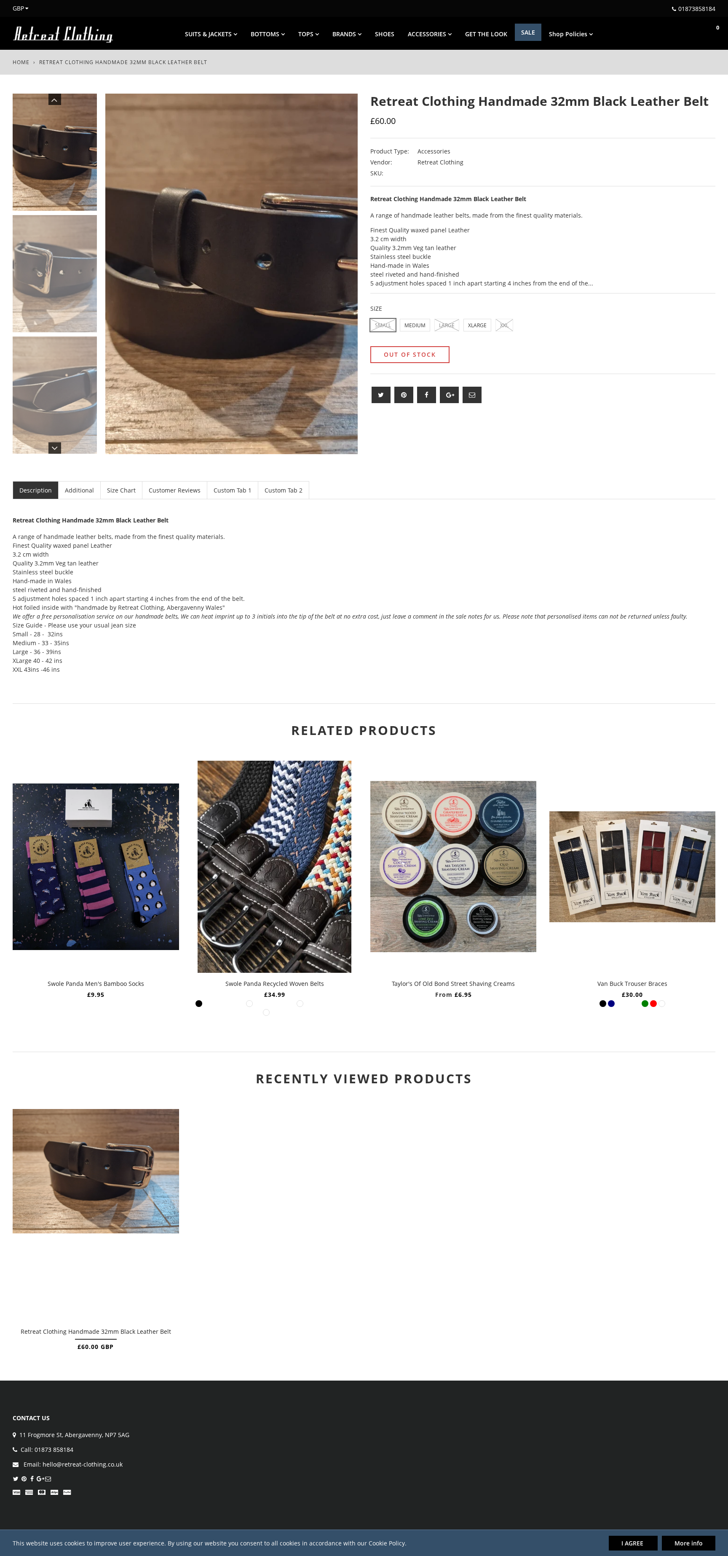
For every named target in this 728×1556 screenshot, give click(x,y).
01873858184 (696, 9)
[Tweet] (381, 395)
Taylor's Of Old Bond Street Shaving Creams (453, 984)
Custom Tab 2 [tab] (283, 490)
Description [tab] (35, 490)
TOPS (306, 34)
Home (21, 62)
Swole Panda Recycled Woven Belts (274, 984)
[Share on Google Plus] (449, 395)
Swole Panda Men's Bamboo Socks (96, 984)
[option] (231, 273)
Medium (415, 325)
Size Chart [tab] (121, 490)
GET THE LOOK (486, 34)
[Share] (426, 395)
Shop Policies (569, 34)
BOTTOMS (266, 34)
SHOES (384, 34)
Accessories (434, 151)
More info (688, 1543)
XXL (504, 325)
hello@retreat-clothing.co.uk (83, 1464)
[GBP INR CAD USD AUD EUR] (15, 8)
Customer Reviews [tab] (175, 490)
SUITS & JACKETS (209, 34)
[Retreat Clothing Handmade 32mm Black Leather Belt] (96, 1215)
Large (447, 325)
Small (383, 325)
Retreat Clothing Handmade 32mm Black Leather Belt (96, 1331)
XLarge (477, 325)
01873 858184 (54, 1450)
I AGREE (633, 1543)
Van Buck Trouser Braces (632, 984)
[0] (709, 33)
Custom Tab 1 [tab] (233, 490)
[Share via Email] (472, 395)
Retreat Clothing (440, 162)
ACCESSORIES (428, 34)
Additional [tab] (79, 490)
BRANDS (345, 34)
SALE (528, 32)
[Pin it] (403, 395)
